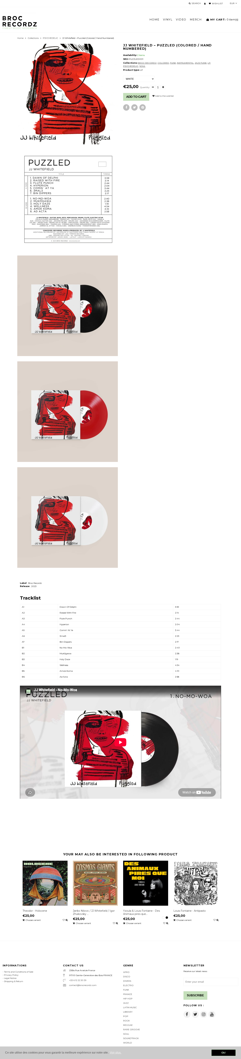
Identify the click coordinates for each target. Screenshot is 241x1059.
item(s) (224, 19)
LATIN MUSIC (130, 1007)
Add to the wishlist (164, 96)
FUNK (173, 63)
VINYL (168, 19)
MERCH (196, 19)
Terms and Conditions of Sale (18, 971)
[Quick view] (67, 920)
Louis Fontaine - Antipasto (189, 910)
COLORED (163, 63)
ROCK (126, 1020)
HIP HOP (127, 998)
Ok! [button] (223, 1052)
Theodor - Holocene (35, 910)
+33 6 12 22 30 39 (77, 980)
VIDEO (181, 19)
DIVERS (127, 981)
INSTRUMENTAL (185, 63)
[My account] (205, 3)
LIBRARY (127, 1011)
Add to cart (136, 96)
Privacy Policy (11, 975)
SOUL (142, 66)
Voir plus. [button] (115, 1052)
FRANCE (127, 994)
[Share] (126, 107)
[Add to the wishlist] (64, 920)
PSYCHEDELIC (50, 38)
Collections (33, 38)
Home (20, 38)
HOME (154, 19)
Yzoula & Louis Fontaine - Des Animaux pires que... (141, 912)
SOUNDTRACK (131, 1038)
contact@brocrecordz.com (83, 985)
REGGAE (128, 1025)
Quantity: (145, 87)
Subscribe (195, 995)
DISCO (126, 976)
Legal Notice (10, 978)
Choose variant (33, 920)
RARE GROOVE (131, 1029)
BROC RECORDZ (147, 63)
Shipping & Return (13, 981)
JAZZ (126, 1003)
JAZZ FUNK (201, 63)
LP (209, 63)
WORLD (127, 1042)
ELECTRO (128, 985)
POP (125, 1016)
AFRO (126, 972)
